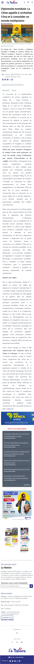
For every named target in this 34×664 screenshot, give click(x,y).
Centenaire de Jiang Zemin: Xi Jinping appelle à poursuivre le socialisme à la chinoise (16, 453)
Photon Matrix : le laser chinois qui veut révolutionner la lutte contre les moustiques (16, 477)
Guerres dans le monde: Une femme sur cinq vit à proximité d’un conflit (17, 462)
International (7, 23)
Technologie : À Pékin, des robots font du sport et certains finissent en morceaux (16, 435)
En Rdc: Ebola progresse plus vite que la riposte (17, 469)
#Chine (14, 90)
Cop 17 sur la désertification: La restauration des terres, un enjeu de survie (16, 444)
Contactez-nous (7, 617)
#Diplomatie (5, 90)
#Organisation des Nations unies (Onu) (12, 85)
